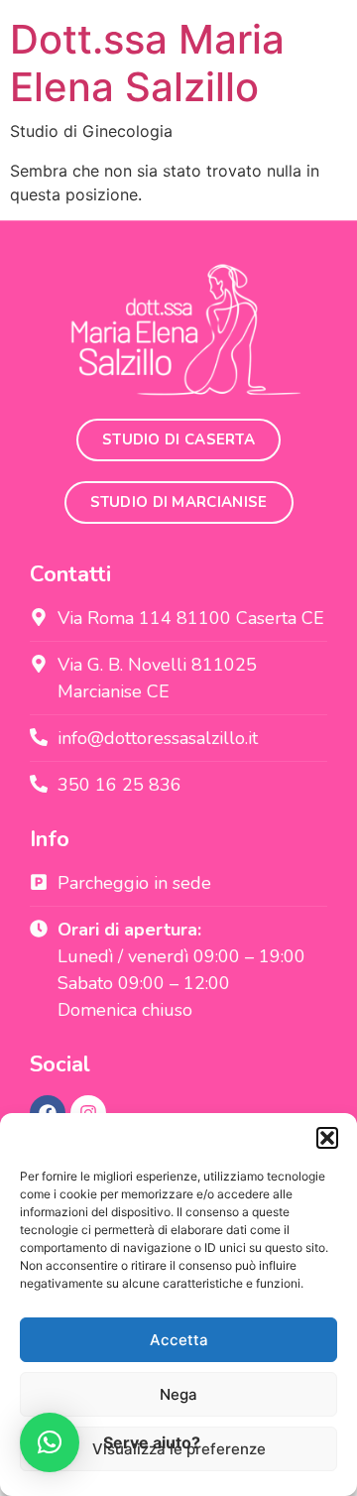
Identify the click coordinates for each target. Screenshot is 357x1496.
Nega (178, 1394)
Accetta (179, 1339)
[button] (327, 1138)
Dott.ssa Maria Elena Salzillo (147, 63)
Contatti (70, 574)
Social (60, 1064)
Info (49, 839)
